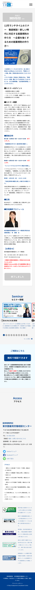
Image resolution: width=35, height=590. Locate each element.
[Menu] (29, 4)
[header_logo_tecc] (14, 4)
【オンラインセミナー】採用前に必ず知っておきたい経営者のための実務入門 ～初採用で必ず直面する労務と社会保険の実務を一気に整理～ (17, 326)
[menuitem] (29, 4)
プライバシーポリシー (17, 583)
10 (26, 335)
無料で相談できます (17, 357)
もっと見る (27, 339)
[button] (32, 320)
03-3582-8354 (11, 436)
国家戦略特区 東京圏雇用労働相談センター (17, 576)
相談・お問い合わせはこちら (17, 438)
